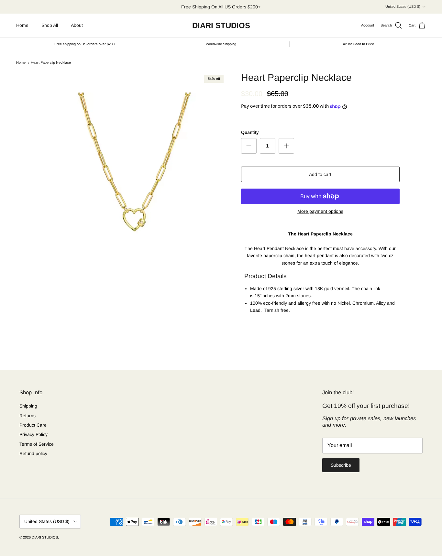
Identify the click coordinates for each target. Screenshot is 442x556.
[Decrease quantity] (249, 146)
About (77, 25)
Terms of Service (36, 444)
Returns (27, 415)
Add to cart (320, 174)
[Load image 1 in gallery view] (134, 164)
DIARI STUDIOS (45, 537)
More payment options (320, 211)
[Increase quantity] (286, 146)
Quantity (250, 132)
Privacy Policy (33, 434)
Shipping (28, 406)
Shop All (49, 25)
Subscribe (341, 465)
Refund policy (33, 453)
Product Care (33, 425)
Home (22, 25)
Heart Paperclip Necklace (51, 63)
